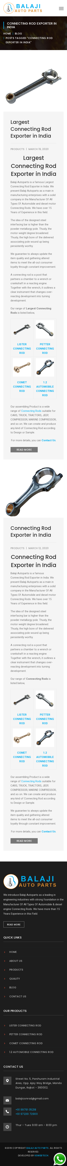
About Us (15, 961)
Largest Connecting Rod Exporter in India (31, 129)
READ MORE (24, 449)
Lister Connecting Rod (25, 1025)
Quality (14, 978)
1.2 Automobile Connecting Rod (31, 1052)
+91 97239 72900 (27, 1114)
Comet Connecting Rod (26, 1043)
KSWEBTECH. (42, 1155)
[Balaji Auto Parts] (23, 8)
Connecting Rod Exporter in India (31, 532)
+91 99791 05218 (26, 1109)
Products (17, 149)
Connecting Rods (31, 411)
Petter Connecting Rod (25, 1034)
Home (7, 33)
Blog (18, 33)
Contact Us (49, 440)
